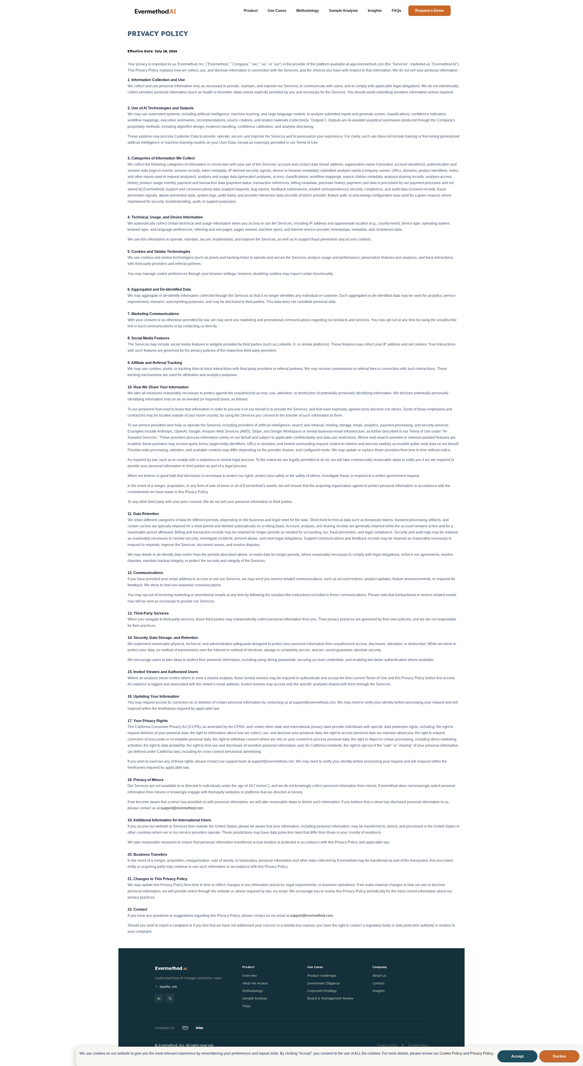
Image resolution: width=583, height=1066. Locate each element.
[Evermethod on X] (170, 998)
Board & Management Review (330, 998)
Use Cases (277, 11)
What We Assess (255, 983)
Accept (517, 1056)
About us (379, 976)
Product (251, 11)
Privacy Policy (481, 1053)
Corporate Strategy (322, 991)
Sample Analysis (343, 11)
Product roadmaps (321, 976)
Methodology (307, 11)
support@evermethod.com (182, 808)
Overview (249, 976)
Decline (559, 1056)
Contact (378, 983)
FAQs (396, 11)
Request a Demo (429, 11)
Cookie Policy (451, 1053)
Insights (375, 11)
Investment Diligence (323, 983)
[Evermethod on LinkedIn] (159, 998)
